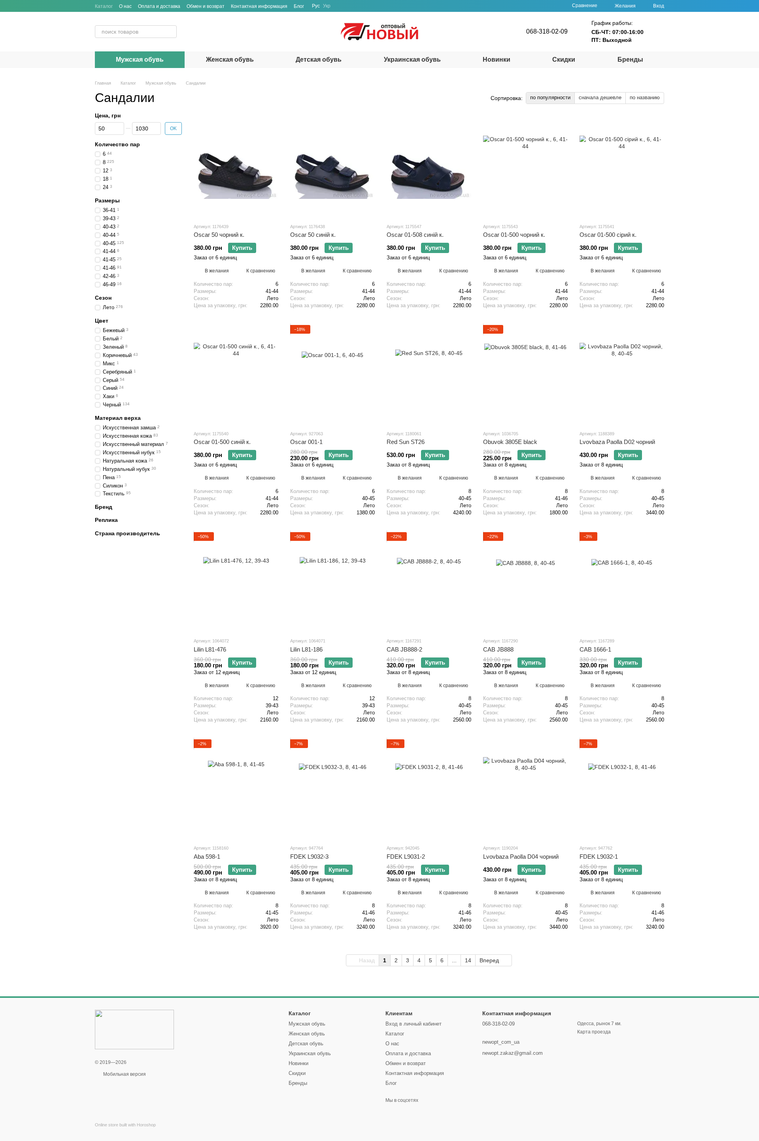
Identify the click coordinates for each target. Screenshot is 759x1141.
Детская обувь (319, 59)
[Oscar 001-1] (332, 374)
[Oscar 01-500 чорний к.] (525, 167)
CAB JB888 (498, 649)
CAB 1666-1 (595, 649)
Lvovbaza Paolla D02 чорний (617, 441)
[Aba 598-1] (236, 788)
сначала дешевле (600, 97)
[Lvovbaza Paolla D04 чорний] (525, 788)
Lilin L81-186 (306, 649)
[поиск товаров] (170, 31)
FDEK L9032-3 (309, 856)
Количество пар (117, 144)
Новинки (496, 59)
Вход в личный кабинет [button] (413, 1024)
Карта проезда (594, 1032)
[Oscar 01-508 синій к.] (429, 167)
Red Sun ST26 (406, 441)
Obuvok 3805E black (510, 441)
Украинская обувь (412, 59)
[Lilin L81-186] (332, 581)
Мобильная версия (124, 1074)
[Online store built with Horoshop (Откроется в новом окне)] (125, 1131)
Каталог (104, 6)
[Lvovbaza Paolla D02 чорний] (622, 374)
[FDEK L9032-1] (622, 788)
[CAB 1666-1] (622, 581)
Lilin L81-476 (210, 649)
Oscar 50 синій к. (313, 234)
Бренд (103, 507)
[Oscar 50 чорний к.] (236, 167)
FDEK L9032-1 (599, 856)
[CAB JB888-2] (429, 581)
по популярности (550, 97)
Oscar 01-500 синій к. (222, 441)
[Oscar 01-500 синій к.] (236, 374)
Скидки (563, 59)
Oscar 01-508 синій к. (415, 234)
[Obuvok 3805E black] (525, 374)
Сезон (103, 298)
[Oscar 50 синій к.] (332, 167)
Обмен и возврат (206, 6)
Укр (326, 6)
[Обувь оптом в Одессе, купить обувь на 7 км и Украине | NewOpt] (134, 1029)
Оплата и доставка (159, 6)
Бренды (630, 59)
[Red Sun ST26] (429, 374)
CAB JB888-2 (404, 649)
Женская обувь (230, 59)
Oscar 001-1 (306, 441)
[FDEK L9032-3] (332, 788)
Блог (299, 6)
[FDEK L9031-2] (429, 788)
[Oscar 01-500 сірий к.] (622, 167)
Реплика (106, 520)
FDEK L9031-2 (406, 856)
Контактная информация (259, 6)
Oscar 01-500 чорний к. (514, 234)
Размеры (107, 200)
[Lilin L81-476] (236, 581)
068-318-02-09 (547, 31)
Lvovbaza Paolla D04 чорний (521, 856)
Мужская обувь (140, 59)
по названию (645, 97)
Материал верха (118, 418)
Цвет (101, 320)
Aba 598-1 (207, 856)
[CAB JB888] (525, 581)
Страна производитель (127, 533)
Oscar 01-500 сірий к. (608, 234)
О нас (125, 6)
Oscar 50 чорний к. (219, 234)
